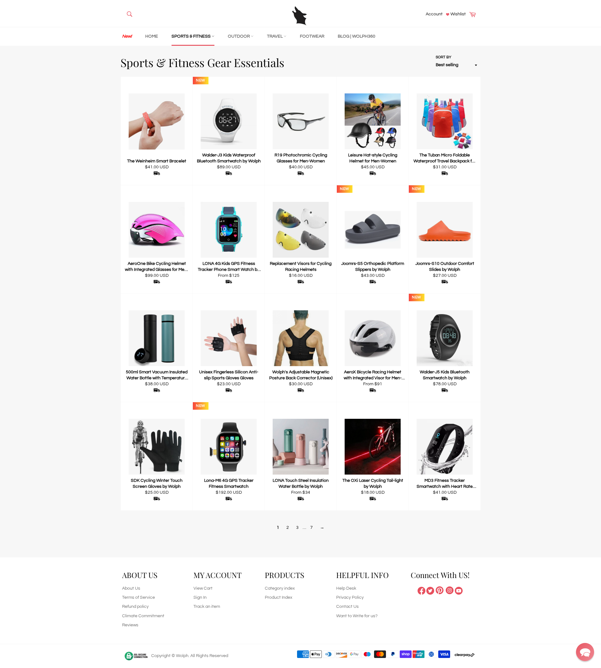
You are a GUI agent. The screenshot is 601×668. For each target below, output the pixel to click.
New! (127, 36)
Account (434, 14)
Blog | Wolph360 (356, 36)
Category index (280, 588)
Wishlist (457, 14)
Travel (275, 36)
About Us (131, 588)
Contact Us (347, 606)
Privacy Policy (350, 597)
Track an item (206, 606)
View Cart (203, 588)
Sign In (200, 597)
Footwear (312, 36)
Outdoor (239, 36)
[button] (585, 652)
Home (151, 36)
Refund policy (135, 606)
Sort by (443, 57)
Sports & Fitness (192, 36)
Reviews (130, 625)
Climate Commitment (143, 616)
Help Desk (346, 588)
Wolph (182, 656)
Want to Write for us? (357, 616)
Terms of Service (138, 597)
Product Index (278, 597)
